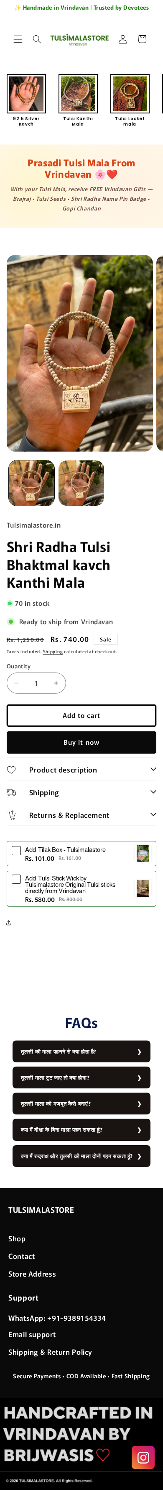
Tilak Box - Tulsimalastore (65, 849)
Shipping (53, 651)
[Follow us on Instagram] (143, 1457)
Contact (21, 1256)
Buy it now (81, 742)
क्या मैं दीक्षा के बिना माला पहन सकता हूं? (61, 1129)
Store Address (32, 1273)
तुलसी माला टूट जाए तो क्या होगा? (55, 1077)
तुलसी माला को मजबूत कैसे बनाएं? (56, 1103)
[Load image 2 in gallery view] (81, 483)
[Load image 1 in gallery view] (31, 483)
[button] (17, 39)
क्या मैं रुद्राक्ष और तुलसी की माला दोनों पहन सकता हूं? (77, 1156)
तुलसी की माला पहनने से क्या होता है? (59, 1051)
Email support (32, 1334)
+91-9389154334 (76, 1317)
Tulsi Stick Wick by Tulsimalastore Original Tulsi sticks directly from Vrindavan (70, 884)
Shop (17, 1238)
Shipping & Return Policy (50, 1351)
